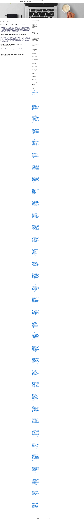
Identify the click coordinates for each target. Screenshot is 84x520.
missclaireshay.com (35, 98)
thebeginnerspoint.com (35, 264)
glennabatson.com (35, 278)
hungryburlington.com (35, 315)
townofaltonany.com (35, 338)
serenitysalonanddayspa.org (36, 107)
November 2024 (34, 70)
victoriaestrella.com (35, 357)
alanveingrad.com (34, 332)
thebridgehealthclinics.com (36, 387)
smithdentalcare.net (35, 508)
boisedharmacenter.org (35, 248)
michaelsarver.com (35, 217)
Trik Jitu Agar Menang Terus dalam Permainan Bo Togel (35, 44)
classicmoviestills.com (35, 261)
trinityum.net (33, 455)
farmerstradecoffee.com (35, 393)
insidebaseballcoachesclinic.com (37, 479)
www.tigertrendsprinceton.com (36, 407)
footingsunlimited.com (35, 422)
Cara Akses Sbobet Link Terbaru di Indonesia (11, 44)
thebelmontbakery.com (35, 121)
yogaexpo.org (34, 242)
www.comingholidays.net (36, 265)
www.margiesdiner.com (35, 425)
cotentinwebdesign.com (35, 159)
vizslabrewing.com (35, 195)
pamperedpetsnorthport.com (36, 202)
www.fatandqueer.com (35, 418)
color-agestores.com (35, 249)
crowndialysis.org (34, 224)
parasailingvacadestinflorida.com (37, 482)
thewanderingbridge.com (35, 312)
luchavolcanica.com (35, 351)
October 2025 (34, 60)
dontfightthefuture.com (35, 178)
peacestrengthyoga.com (35, 412)
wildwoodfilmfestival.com (36, 151)
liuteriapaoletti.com (35, 341)
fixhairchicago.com (35, 371)
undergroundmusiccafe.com (36, 509)
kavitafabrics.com (34, 350)
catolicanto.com (34, 236)
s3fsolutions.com (34, 171)
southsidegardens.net (35, 454)
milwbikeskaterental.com (35, 336)
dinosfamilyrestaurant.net (36, 165)
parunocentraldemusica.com (36, 466)
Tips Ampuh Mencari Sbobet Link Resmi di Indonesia (12, 24)
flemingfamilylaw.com (35, 493)
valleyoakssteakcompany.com (36, 369)
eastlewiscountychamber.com (36, 274)
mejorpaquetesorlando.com (36, 207)
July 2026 (33, 50)
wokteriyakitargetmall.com (36, 220)
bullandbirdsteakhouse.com (36, 429)
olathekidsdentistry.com (35, 205)
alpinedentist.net (34, 143)
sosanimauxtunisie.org (35, 141)
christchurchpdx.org (35, 286)
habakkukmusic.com (26, 1)
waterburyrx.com (34, 364)
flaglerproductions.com (35, 280)
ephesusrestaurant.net (35, 458)
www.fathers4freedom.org (36, 408)
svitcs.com (33, 375)
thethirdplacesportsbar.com (36, 457)
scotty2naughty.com (35, 302)
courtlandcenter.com (35, 359)
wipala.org (33, 250)
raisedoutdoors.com (35, 183)
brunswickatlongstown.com (36, 316)
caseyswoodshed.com (35, 370)
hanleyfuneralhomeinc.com (36, 206)
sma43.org (33, 432)
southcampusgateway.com (36, 147)
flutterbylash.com (34, 485)
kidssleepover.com (35, 118)
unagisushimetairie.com (35, 131)
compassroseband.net (35, 377)
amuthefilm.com (34, 289)
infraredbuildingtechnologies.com (37, 166)
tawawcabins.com (34, 190)
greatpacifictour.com (35, 356)
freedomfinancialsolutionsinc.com (37, 413)
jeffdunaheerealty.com (35, 411)
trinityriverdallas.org (35, 238)
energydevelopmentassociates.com (37, 169)
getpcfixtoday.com (35, 133)
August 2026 (34, 49)
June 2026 (33, 52)
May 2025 (33, 62)
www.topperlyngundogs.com (36, 409)
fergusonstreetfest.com (35, 474)
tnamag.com (34, 381)
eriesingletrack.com (35, 201)
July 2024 (33, 76)
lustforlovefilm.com (35, 290)
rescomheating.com (35, 505)
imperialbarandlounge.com (36, 182)
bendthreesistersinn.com (35, 345)
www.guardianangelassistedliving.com (38, 467)
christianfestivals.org (35, 328)
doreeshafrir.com (34, 303)
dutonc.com (33, 324)
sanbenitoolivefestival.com (36, 260)
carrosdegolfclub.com (35, 168)
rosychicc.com (34, 252)
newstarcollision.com (35, 214)
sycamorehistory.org (35, 447)
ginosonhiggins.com (35, 333)
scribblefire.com (34, 241)
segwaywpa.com (34, 385)
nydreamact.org (34, 130)
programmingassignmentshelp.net (37, 117)
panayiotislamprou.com (35, 146)
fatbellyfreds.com (34, 460)
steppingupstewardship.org (36, 436)
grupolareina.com (34, 157)
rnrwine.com (34, 494)
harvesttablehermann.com (36, 167)
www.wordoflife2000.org (35, 188)
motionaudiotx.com (35, 503)
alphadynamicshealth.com (36, 484)
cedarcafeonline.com (35, 108)
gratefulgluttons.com (35, 256)
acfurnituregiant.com (35, 109)
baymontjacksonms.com (36, 337)
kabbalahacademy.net (35, 212)
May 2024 (33, 79)
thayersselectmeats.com (36, 383)
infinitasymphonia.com (35, 292)
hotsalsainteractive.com (35, 106)
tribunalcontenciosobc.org (36, 275)
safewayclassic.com (35, 122)
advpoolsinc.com (34, 365)
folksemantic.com (34, 191)
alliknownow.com (34, 273)
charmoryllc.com (34, 267)
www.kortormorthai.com (35, 417)
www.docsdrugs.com (35, 424)
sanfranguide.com (34, 266)
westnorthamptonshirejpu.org (36, 152)
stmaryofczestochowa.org (36, 310)
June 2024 (33, 77)
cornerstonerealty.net (35, 448)
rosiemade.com (34, 203)
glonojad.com (34, 299)
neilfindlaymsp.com (35, 360)
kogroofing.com (34, 142)
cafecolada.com (34, 262)
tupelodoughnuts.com (35, 204)
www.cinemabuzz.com (35, 444)
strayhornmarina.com (35, 279)
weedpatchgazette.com (35, 199)
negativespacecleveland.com (36, 340)
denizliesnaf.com (34, 372)
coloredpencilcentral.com (36, 180)
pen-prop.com (34, 406)
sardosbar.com (34, 192)
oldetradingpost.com (35, 160)
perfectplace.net (34, 239)
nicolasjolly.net (34, 291)
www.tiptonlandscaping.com (36, 435)
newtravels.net (34, 119)
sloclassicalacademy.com (36, 276)
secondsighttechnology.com (36, 216)
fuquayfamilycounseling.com (36, 496)
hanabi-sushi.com (34, 441)
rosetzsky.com (34, 298)
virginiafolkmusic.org (35, 231)
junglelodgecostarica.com (36, 327)
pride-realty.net (34, 483)
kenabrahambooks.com (35, 287)
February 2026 (34, 56)
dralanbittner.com (34, 196)
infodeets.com (34, 105)
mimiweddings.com (35, 506)
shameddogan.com (35, 389)
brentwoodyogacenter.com (36, 434)
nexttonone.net (34, 401)
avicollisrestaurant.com (35, 361)
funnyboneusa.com (35, 347)
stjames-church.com (35, 301)
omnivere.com (34, 111)
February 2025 (34, 66)
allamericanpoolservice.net (36, 226)
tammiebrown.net (34, 323)
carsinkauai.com (34, 480)
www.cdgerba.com (35, 465)
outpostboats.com (34, 253)
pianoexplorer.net (34, 453)
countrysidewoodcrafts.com (36, 123)
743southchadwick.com (35, 175)
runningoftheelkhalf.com (35, 410)
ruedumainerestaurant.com (36, 297)
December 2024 (34, 69)
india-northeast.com (35, 176)
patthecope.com (34, 374)
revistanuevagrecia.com (35, 300)
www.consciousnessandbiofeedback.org (38, 449)
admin (10, 35)
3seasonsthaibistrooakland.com (37, 240)
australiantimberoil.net (35, 164)
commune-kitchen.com (35, 288)
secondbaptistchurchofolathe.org (37, 498)
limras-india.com (34, 99)
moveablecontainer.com (35, 156)
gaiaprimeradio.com (35, 322)
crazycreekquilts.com (35, 284)
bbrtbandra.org (34, 134)
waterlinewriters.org (35, 388)
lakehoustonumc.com (35, 399)
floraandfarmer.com (35, 170)
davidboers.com (34, 395)
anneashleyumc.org (35, 419)
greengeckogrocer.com (35, 218)
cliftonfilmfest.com (35, 181)
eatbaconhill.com (34, 116)
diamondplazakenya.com (36, 469)
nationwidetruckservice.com (36, 353)
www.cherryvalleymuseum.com (37, 158)
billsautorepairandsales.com (36, 471)
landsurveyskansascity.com (36, 420)
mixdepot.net (34, 445)
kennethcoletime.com (35, 314)
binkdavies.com (34, 285)
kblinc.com (33, 200)
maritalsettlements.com (35, 335)
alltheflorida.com (34, 478)
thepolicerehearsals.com (35, 272)
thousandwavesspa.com (35, 358)
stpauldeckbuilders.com (35, 421)
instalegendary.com (35, 127)
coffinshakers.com (35, 309)
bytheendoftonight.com (35, 254)
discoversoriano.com (35, 263)
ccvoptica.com (34, 437)
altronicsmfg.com (34, 115)
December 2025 (34, 59)
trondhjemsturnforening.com (36, 468)
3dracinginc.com (34, 268)
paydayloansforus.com (35, 120)
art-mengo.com (34, 321)
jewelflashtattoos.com (35, 132)
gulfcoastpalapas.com (35, 386)
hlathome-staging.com (35, 219)
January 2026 (34, 57)
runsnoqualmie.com (35, 423)
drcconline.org (34, 362)
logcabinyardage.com (35, 394)
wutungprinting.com (35, 334)
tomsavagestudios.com (35, 228)
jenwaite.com (34, 489)
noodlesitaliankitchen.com (36, 129)
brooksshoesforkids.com (36, 382)
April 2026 (33, 53)
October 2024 (34, 72)
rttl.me (33, 504)
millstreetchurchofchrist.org (36, 481)
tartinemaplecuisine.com (35, 317)
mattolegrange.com (35, 326)
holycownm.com (34, 352)
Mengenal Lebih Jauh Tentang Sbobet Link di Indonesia (13, 34)
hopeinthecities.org (35, 255)
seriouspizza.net (34, 376)
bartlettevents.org (34, 155)
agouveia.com (34, 497)
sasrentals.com (34, 215)
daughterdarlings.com (35, 104)
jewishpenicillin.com (35, 227)
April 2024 (33, 80)
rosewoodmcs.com (35, 446)
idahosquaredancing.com (36, 189)
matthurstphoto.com (35, 477)
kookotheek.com (34, 145)
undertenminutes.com (35, 110)
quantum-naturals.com (35, 472)
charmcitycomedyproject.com (36, 304)
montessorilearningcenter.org (36, 473)
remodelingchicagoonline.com (36, 433)
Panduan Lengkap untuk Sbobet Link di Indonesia (12, 54)
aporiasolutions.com (35, 384)
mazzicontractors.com (35, 456)
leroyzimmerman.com (35, 491)
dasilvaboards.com (35, 277)
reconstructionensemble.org (36, 349)
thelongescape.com (35, 325)
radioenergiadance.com (35, 144)
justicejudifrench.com (35, 311)
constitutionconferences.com (36, 373)
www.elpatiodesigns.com (36, 461)
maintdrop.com (34, 139)
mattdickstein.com (34, 397)
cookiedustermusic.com (35, 348)
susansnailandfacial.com (36, 405)
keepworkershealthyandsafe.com (37, 128)
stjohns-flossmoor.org (35, 346)
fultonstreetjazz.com (35, 154)
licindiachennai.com (35, 103)
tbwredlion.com (34, 470)
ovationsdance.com (35, 232)
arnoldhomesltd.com (35, 179)
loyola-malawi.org (34, 251)
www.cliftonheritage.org (35, 431)
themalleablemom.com (35, 313)
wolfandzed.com (34, 442)
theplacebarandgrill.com (35, 363)
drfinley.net (33, 492)
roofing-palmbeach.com (35, 177)
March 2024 (33, 82)
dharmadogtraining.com (35, 502)
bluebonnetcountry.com (35, 135)
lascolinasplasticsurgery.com (36, 430)
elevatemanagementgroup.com (37, 490)
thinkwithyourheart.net (35, 184)
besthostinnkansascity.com (36, 507)
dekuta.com (33, 443)
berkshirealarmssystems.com (36, 194)
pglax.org (33, 339)
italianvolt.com (34, 193)
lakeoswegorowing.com (35, 495)
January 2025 (34, 67)
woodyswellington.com (35, 459)
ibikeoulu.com (34, 308)
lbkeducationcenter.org (35, 237)
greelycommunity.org (35, 296)
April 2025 (33, 63)
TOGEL (33, 86)
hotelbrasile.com (34, 153)
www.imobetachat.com (35, 396)
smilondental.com (34, 213)
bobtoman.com (34, 140)
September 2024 (34, 73)
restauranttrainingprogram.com (36, 225)
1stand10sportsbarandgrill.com (36, 208)
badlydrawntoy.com (35, 398)
